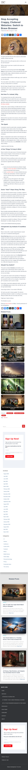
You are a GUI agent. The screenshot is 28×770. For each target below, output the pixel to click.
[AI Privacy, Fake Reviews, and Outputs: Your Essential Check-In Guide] (14, 658)
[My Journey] (4, 2)
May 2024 (6, 529)
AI (3, 668)
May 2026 (6, 481)
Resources (4, 706)
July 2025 (6, 506)
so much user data (11, 168)
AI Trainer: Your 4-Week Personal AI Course (13, 699)
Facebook (6, 549)
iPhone (5, 551)
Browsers (6, 417)
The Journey (6, 566)
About (3, 719)
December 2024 (7, 524)
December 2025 (7, 494)
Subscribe (4, 712)
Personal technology (19, 413)
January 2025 (6, 521)
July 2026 (6, 476)
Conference (6, 544)
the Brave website (5, 104)
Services (4, 693)
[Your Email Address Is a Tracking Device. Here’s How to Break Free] (14, 625)
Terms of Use (5, 760)
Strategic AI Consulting (8, 696)
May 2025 (6, 511)
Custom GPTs (6, 546)
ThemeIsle (18, 766)
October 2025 (6, 499)
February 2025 (7, 519)
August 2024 (6, 526)
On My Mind (4, 709)
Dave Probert (8, 303)
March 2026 (6, 486)
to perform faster (10, 172)
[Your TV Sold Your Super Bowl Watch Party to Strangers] (14, 592)
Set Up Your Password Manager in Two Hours (14, 703)
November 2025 (7, 496)
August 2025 (6, 504)
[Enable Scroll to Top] (25, 767)
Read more (11, 613)
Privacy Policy (5, 756)
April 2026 (6, 483)
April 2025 (6, 514)
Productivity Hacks (7, 564)
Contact (4, 715)
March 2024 (6, 531)
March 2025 (6, 516)
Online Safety (10, 413)
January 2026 (6, 491)
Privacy (3, 415)
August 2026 (6, 473)
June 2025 (6, 509)
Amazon (5, 541)
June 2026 (6, 478)
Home (3, 690)
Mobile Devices (7, 554)
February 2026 (7, 488)
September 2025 (7, 501)
